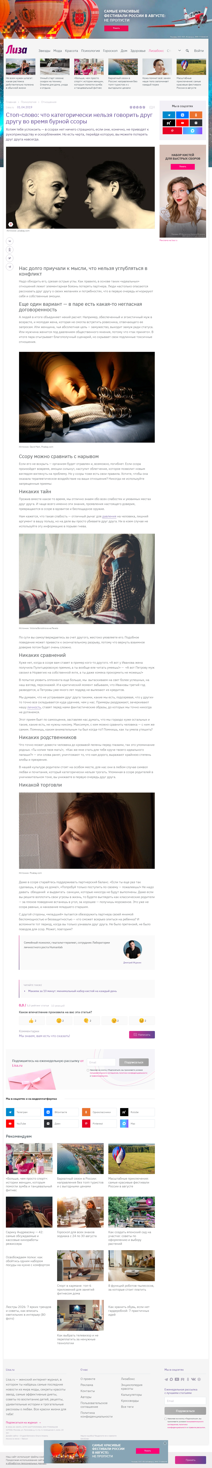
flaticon (25, 1439)
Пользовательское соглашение (94, 1405)
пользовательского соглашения (104, 1073)
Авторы (86, 1397)
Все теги (127, 1407)
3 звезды (137, 107)
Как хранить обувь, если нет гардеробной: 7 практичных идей (129, 1311)
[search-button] (187, 50)
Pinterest (98, 1123)
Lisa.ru (10, 107)
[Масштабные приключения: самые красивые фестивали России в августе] (191, 67)
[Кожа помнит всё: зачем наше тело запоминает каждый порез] (157, 67)
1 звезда (131, 107)
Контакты (88, 1391)
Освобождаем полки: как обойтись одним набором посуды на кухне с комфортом (28, 1261)
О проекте (88, 1379)
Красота (71, 50)
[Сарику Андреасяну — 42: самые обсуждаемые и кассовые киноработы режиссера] (29, 1212)
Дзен (57, 1123)
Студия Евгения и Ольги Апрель (34, 1436)
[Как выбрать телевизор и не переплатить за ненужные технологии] (80, 1315)
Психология (90, 50)
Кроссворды (130, 1400)
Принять (190, 1459)
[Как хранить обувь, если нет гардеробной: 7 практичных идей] (131, 1301)
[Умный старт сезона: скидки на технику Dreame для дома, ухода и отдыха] (55, 67)
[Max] (192, 130)
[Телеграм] (169, 114)
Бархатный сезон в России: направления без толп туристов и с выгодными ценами (122, 82)
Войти (199, 50)
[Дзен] (196, 122)
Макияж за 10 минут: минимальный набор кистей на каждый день (72, 991)
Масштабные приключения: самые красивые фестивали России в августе (189, 82)
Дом (124, 50)
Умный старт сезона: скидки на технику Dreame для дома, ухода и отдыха (54, 82)
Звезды (44, 50)
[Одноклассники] (196, 114)
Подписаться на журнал (21, 1422)
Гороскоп (110, 50)
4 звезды (140, 107)
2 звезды (134, 107)
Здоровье (138, 50)
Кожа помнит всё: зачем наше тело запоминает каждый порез (156, 81)
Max (133, 1123)
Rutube (135, 1112)
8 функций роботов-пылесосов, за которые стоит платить (131, 1287)
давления (109, 516)
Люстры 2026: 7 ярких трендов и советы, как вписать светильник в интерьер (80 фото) (28, 1312)
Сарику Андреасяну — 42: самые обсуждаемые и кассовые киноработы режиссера (24, 1238)
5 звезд (144, 107)
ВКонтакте (61, 1112)
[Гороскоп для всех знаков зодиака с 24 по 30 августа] (80, 1212)
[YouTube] (182, 122)
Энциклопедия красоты (131, 1387)
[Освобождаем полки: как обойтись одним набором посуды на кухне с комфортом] (29, 1251)
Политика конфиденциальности (97, 1414)
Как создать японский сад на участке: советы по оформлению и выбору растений (129, 1238)
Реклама (87, 1385)
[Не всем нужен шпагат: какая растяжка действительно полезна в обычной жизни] (20, 67)
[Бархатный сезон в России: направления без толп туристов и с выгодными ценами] (123, 67)
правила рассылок (99, 1076)
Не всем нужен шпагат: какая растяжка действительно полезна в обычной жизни (20, 82)
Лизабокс (156, 50)
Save (10, 224)
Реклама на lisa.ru (168, 240)
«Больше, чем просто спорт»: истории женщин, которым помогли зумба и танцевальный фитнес (89, 82)
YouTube (21, 1123)
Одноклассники (102, 1112)
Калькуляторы (131, 1394)
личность (34, 707)
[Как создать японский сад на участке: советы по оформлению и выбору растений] (131, 1212)
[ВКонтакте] (182, 114)
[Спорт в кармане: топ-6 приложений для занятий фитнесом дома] (80, 1265)
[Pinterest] (172, 130)
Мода (57, 50)
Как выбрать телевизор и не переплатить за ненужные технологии (77, 1339)
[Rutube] (169, 122)
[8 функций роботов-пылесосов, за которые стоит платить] (131, 1265)
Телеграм (22, 1112)
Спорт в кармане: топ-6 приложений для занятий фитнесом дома (75, 1289)
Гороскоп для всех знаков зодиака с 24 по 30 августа (77, 1234)
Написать (144, 1034)
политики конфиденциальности (133, 1073)
